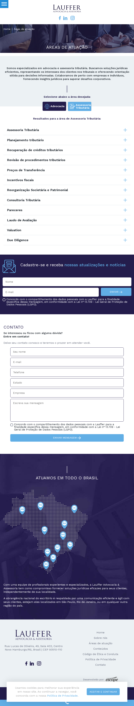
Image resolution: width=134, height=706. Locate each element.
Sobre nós (100, 638)
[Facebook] (60, 18)
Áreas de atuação (100, 643)
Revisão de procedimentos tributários (36, 160)
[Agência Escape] (112, 679)
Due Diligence (17, 240)
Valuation (14, 230)
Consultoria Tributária (23, 200)
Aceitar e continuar (103, 691)
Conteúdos (100, 648)
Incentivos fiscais (20, 180)
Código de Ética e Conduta (100, 654)
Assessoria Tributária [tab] (83, 106)
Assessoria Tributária (23, 130)
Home (6, 29)
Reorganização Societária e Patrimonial (37, 190)
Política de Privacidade (100, 659)
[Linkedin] (65, 18)
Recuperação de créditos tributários (35, 150)
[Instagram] (72, 18)
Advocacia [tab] (57, 106)
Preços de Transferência (26, 170)
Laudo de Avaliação (22, 220)
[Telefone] (67, 703)
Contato (100, 664)
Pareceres (14, 210)
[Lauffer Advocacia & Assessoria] (67, 8)
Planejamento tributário (25, 140)
